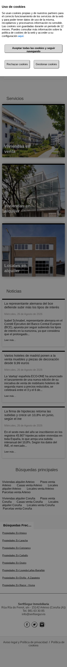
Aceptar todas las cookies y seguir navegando (33, 50)
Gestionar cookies (46, 64)
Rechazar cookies (17, 64)
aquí (20, 35)
